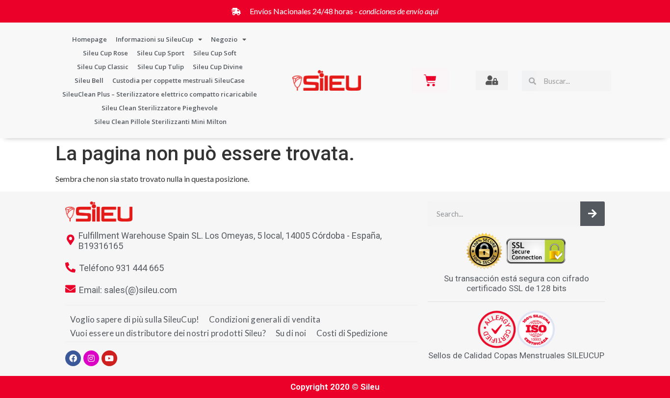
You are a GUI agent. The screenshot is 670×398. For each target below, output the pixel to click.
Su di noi (291, 333)
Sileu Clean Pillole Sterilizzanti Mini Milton (160, 121)
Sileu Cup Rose (105, 53)
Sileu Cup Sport (160, 53)
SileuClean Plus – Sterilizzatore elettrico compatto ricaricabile (159, 94)
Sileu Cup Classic (103, 66)
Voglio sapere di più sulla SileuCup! (134, 319)
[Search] (592, 213)
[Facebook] (73, 358)
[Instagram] (91, 358)
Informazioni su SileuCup (154, 39)
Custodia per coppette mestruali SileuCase (178, 80)
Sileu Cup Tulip (160, 66)
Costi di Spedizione (352, 333)
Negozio (224, 39)
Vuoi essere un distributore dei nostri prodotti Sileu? (168, 333)
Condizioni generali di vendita (264, 319)
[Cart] (430, 80)
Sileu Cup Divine (218, 66)
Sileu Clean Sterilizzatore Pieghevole (160, 107)
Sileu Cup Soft (214, 53)
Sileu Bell (89, 80)
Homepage (89, 39)
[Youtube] (109, 358)
